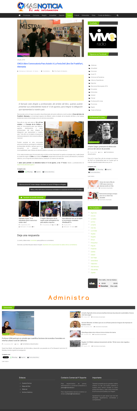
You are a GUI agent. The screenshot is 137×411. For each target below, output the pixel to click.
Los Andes (94, 231)
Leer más (90, 176)
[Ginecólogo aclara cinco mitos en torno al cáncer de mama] (75, 334)
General (93, 95)
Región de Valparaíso (62, 71)
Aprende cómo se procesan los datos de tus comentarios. (60, 244)
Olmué (93, 240)
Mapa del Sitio (26, 386)
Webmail (24, 389)
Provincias (26, 15)
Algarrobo (94, 213)
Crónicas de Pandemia (97, 77)
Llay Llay (93, 228)
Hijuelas (93, 234)
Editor (55, 224)
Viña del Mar (94, 269)
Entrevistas (85, 15)
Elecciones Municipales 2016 (99, 86)
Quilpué (93, 254)
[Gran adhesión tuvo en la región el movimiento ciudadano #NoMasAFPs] (72, 208)
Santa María (94, 260)
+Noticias (93, 65)
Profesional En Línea (97, 101)
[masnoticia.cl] (19, 15)
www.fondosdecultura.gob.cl (25, 164)
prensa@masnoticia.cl (67, 387)
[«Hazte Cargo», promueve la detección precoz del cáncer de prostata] (103, 132)
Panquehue (94, 243)
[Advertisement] (50, 88)
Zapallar (93, 272)
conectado (33, 240)
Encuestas (94, 89)
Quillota (93, 251)
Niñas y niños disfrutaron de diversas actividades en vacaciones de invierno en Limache (56, 189)
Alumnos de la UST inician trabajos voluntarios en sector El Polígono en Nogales (43, 184)
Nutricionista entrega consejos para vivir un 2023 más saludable (108, 195)
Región (44, 15)
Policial (76, 15)
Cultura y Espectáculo (23, 54)
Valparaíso (94, 263)
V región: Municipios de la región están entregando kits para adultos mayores (49, 220)
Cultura (69, 15)
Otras (93, 15)
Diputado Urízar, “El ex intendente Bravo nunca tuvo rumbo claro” (28, 220)
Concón (93, 216)
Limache (93, 225)
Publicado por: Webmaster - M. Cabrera (28, 71)
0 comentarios (46, 71)
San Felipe (94, 257)
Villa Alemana (95, 266)
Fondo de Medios (104, 15)
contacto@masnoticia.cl (72, 394)
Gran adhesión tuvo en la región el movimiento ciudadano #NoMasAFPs (72, 220)
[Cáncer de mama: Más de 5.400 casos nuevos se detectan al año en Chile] (93, 183)
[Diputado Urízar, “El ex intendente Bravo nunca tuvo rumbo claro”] (29, 208)
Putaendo (93, 248)
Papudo (93, 245)
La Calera (93, 219)
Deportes (93, 83)
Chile (55, 71)
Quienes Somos (27, 383)
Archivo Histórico (27, 392)
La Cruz (93, 222)
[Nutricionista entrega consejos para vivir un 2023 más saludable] (93, 195)
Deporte (61, 15)
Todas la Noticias (96, 110)
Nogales (93, 237)
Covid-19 (93, 74)
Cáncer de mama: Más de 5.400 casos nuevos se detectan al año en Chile (106, 184)
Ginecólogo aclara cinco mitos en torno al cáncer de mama (99, 332)
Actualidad (52, 15)
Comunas (36, 15)
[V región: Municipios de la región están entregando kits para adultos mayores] (50, 208)
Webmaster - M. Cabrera (26, 226)
